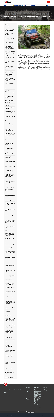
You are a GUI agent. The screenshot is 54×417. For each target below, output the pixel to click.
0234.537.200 (6, 392)
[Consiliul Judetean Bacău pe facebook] (47, 5)
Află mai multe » (13, 415)
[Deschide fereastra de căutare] (46, 5)
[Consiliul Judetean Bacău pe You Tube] (49, 5)
